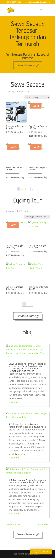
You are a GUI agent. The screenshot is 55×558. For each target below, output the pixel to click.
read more (14, 402)
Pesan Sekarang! (27, 65)
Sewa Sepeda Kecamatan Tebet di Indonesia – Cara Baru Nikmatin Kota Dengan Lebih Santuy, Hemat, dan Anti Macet (27, 367)
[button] (41, 551)
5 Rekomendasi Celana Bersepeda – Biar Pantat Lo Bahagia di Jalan (27, 481)
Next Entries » (43, 524)
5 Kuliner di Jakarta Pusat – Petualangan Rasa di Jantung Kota (27, 425)
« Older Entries (13, 524)
